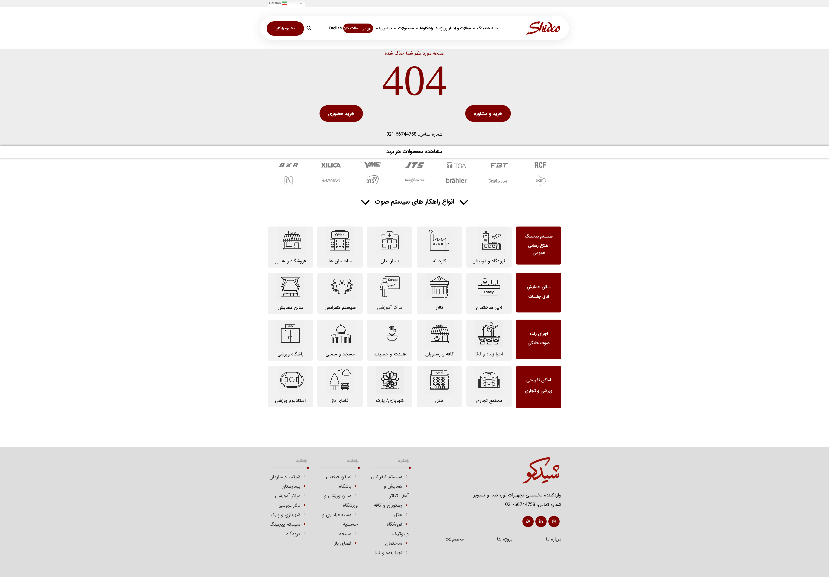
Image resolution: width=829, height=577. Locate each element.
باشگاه (345, 486)
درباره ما (553, 539)
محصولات (454, 539)
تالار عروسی (289, 505)
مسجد (345, 533)
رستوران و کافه (388, 505)
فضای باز (342, 543)
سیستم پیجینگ (285, 524)
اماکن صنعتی (338, 476)
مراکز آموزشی (287, 495)
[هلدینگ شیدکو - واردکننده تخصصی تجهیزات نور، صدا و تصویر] (543, 28)
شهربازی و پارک (285, 514)
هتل (398, 514)
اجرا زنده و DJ (388, 552)
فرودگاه (293, 533)
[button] (309, 28)
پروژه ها (505, 539)
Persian (275, 3)
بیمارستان (291, 486)
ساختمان (393, 543)
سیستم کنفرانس (386, 476)
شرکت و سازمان (284, 476)
